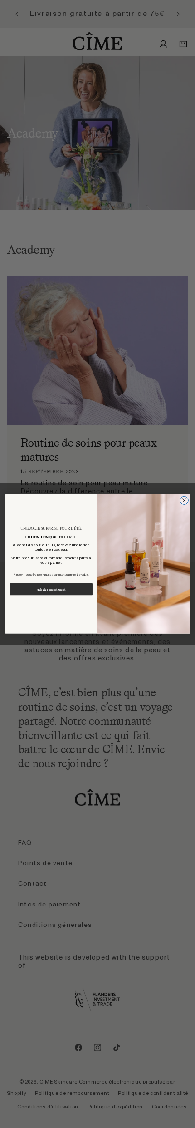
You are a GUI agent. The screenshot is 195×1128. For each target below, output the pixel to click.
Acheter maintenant (51, 589)
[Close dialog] (184, 500)
